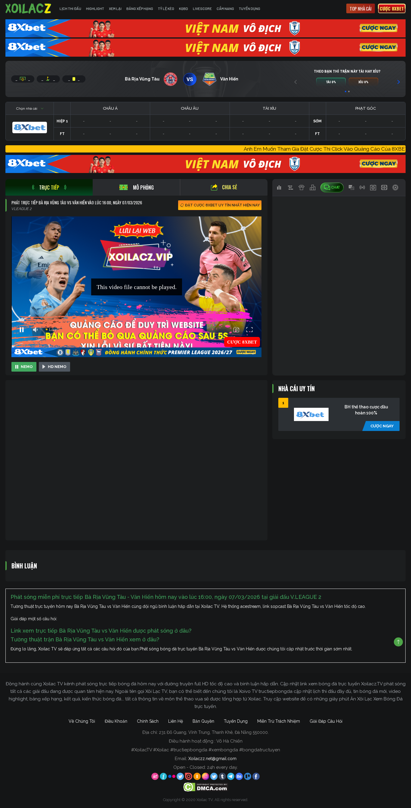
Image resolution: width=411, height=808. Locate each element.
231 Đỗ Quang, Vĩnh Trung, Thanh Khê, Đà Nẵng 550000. (214, 732)
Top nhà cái (361, 8)
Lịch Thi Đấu (70, 8)
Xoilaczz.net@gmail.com (212, 758)
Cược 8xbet (392, 8)
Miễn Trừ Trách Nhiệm (278, 721)
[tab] (49, 187)
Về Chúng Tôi (82, 721)
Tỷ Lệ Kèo (166, 8)
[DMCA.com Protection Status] (205, 786)
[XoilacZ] (28, 8)
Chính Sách (148, 721)
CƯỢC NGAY (382, 426)
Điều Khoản (116, 721)
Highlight (95, 8)
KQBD (183, 8)
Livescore (202, 8)
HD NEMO (57, 366)
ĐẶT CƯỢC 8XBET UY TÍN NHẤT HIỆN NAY (222, 205)
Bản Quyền (203, 721)
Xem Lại (115, 8)
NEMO (27, 366)
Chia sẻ (229, 187)
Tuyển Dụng (249, 8)
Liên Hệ (175, 721)
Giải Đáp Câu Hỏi (326, 721)
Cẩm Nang (225, 8)
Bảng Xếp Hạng (139, 8)
